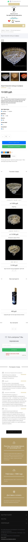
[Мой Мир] (6, 152)
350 (3, 120)
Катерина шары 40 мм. (14, 237)
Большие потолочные (20, 99)
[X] (8, 152)
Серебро (4, 111)
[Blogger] (10, 152)
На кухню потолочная (11, 102)
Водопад (14, 206)
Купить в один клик (14, 142)
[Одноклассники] (4, 152)
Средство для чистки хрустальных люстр (14, 314)
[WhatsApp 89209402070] (8, 1)
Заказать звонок (14, 4)
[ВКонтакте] (2, 152)
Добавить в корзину (14, 146)
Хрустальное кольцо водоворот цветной (14, 268)
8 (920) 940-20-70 (16, 1)
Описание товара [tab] (5, 156)
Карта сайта (3, 537)
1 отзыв (9, 88)
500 (3, 115)
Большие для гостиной (9, 99)
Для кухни (20, 100)
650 (7, 115)
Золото (10, 111)
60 (3, 129)
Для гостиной (15, 100)
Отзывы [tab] (13, 156)
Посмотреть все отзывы (14, 432)
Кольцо (7, 101)
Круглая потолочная (13, 101)
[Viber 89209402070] (10, 1)
